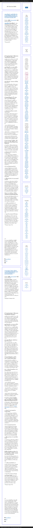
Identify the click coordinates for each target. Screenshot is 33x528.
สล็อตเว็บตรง (26, 84)
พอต (6, 260)
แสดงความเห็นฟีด (26, 286)
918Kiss (27, 201)
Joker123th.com (26, 207)
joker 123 (26, 80)
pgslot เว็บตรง (26, 156)
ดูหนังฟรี (26, 162)
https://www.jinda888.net (26, 98)
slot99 (26, 85)
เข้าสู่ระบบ (26, 284)
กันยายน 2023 (26, 191)
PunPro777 (26, 216)
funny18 (26, 112)
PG (26, 210)
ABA (26, 202)
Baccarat (26, 204)
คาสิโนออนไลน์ (27, 227)
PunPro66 (26, 214)
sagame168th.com (26, 220)
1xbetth (26, 111)
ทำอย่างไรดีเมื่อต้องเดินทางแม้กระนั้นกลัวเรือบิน (26, 34)
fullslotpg (26, 157)
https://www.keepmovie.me (26, 165)
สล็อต (26, 232)
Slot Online (26, 223)
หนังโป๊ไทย (26, 109)
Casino (27, 249)
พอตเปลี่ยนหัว (7, 23)
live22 (26, 158)
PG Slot (27, 211)
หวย (26, 234)
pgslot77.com (26, 213)
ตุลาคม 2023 (26, 190)
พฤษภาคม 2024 (26, 188)
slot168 (26, 82)
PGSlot (26, 212)
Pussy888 (26, 218)
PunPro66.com (26, 215)
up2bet (26, 225)
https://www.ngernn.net (26, 177)
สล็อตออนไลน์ (26, 233)
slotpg (26, 107)
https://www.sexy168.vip (26, 171)
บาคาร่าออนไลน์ (27, 230)
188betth (26, 118)
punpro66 (26, 138)
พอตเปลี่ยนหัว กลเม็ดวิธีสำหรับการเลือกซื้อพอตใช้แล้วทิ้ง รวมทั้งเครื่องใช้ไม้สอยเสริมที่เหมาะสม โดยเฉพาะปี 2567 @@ (11, 15)
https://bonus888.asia (26, 94)
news (26, 208)
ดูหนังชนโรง (26, 168)
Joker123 (26, 205)
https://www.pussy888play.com (26, 147)
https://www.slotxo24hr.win (26, 105)
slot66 (26, 86)
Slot (26, 222)
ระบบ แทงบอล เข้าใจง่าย (26, 37)
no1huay (26, 209)
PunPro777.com (26, 217)
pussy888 (26, 101)
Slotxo (26, 224)
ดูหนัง (27, 144)
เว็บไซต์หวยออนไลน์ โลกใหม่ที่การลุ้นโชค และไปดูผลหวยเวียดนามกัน (26, 40)
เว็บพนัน (27, 235)
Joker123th (27, 251)
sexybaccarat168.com (26, 221)
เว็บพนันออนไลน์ (27, 237)
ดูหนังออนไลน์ (26, 120)
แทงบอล (27, 238)
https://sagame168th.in (26, 140)
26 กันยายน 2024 (13, 20)
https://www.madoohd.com (26, 136)
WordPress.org (26, 288)
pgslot (26, 100)
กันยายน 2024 (26, 187)
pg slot (26, 113)
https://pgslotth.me (26, 116)
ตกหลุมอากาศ (26, 264)
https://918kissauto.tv (26, 132)
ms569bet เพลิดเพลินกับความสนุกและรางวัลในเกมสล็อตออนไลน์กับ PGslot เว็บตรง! (15, 1)
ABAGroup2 (26, 203)
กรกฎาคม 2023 (26, 192)
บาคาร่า (26, 102)
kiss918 (26, 114)
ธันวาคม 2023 (26, 189)
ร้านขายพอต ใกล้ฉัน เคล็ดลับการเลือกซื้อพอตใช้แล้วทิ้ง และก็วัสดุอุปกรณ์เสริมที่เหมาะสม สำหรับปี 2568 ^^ (11, 272)
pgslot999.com (26, 255)
